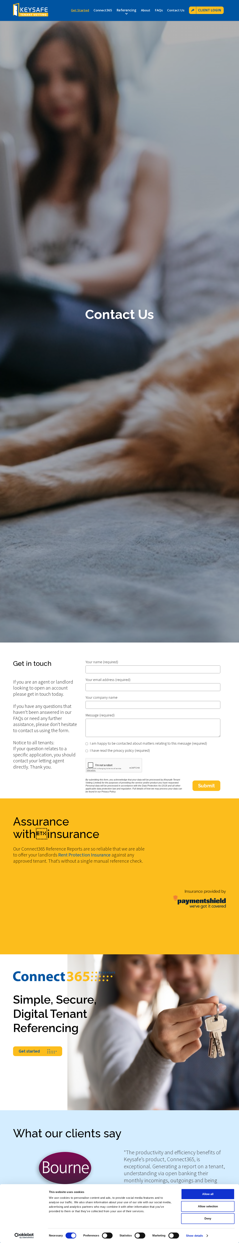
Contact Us (175, 10)
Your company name (101, 697)
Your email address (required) (108, 679)
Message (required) (100, 715)
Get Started (80, 10)
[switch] (107, 1236)
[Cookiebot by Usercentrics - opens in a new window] (24, 1236)
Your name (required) (102, 661)
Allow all (207, 1194)
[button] (126, 11)
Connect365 (103, 10)
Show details (194, 1235)
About (145, 10)
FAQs (159, 10)
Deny (207, 1218)
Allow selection (208, 1206)
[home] (30, 10)
